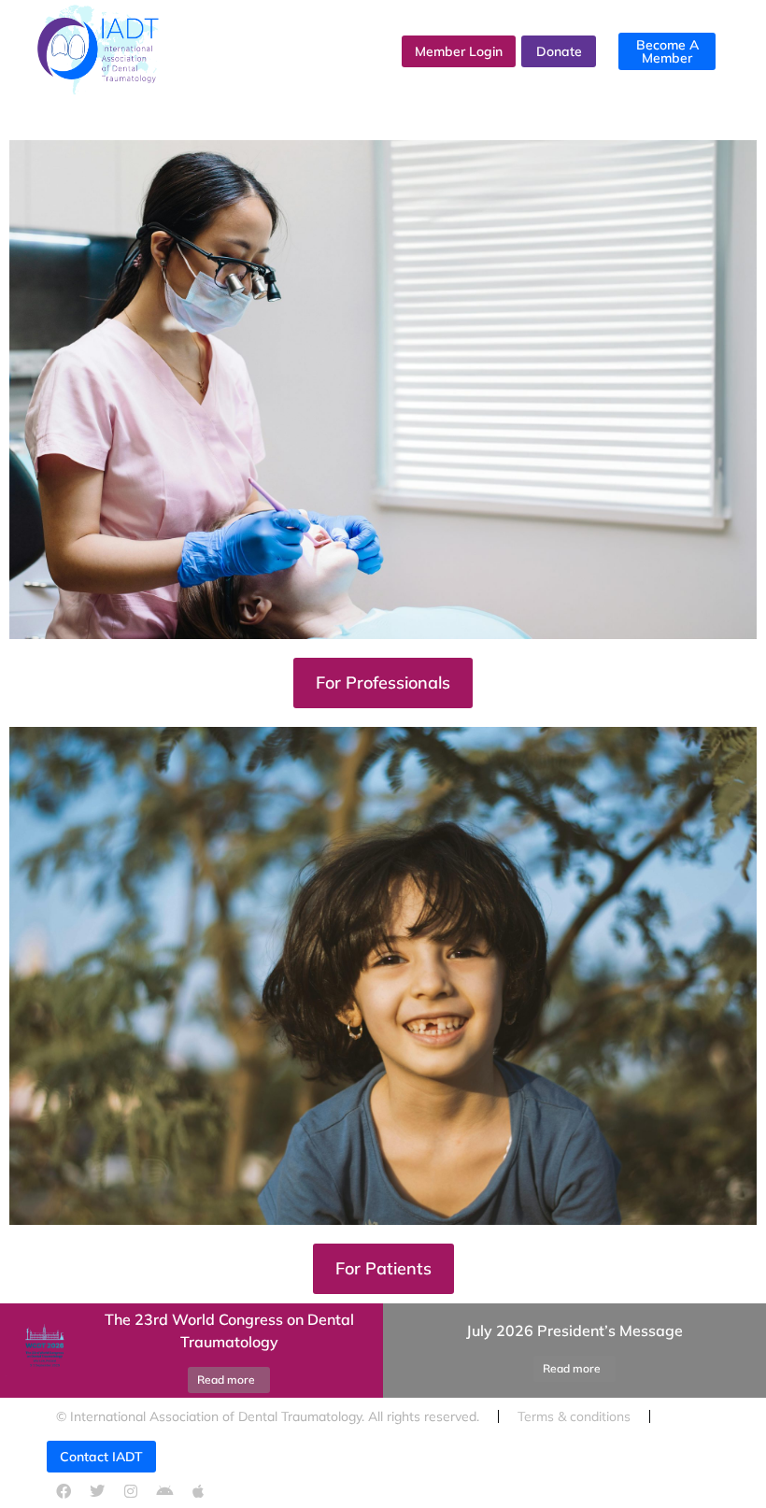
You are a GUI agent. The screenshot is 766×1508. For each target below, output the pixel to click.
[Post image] (42, 1350)
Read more (226, 1380)
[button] (406, 1350)
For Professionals (383, 682)
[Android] (164, 1491)
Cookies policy (218, 1454)
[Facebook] (63, 1491)
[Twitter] (97, 1491)
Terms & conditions (574, 1416)
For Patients (383, 1268)
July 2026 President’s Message (574, 1330)
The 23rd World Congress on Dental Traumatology (229, 1330)
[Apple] (198, 1491)
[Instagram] (130, 1491)
